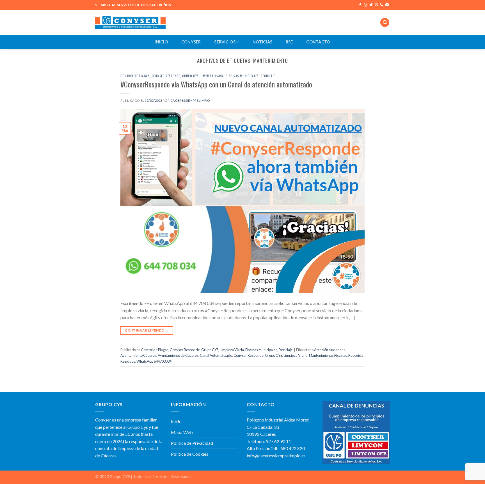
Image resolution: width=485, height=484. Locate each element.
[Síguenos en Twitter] (371, 5)
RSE (289, 42)
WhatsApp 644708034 (153, 361)
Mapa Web (182, 432)
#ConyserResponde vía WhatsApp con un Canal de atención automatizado (216, 84)
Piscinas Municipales (242, 76)
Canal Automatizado (216, 355)
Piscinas (340, 355)
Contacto (318, 42)
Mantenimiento (321, 355)
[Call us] (381, 5)
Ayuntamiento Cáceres (138, 355)
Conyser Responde (166, 76)
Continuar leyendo (146, 330)
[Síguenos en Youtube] (387, 5)
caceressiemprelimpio (190, 100)
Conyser (191, 42)
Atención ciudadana (330, 350)
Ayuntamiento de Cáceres (178, 355)
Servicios (224, 42)
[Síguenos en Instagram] (365, 5)
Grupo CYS (190, 76)
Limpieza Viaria (212, 76)
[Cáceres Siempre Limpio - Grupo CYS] (130, 22)
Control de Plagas (135, 76)
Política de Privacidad (192, 443)
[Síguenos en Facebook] (360, 5)
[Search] (384, 22)
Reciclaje (268, 76)
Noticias (262, 42)
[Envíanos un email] (376, 5)
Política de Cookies (189, 454)
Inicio (161, 42)
